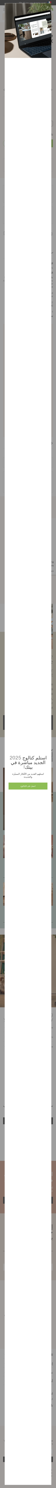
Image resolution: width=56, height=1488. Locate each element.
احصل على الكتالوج (28, 786)
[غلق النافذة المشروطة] (47, 7)
